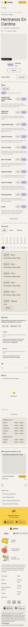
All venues (4, 12)
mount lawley (17, 12)
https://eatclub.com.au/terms (6, 615)
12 (22, 364)
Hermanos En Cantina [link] (7, 14)
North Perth (5, 478)
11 (20, 364)
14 (25, 364)
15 (14, 366)
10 (18, 364)
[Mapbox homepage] (5, 410)
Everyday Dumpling (8, 476)
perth (10, 12)
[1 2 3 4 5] (14, 464)
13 (24, 364)
